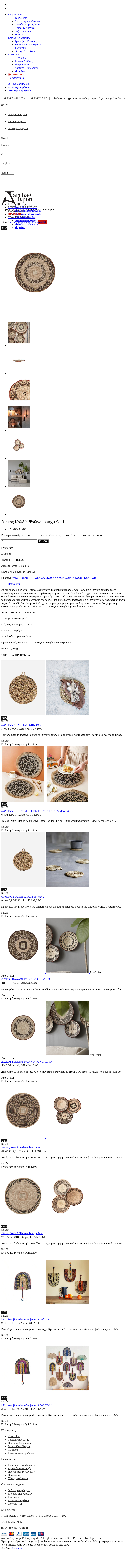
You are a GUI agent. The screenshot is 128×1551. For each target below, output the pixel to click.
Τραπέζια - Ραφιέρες (26, 41)
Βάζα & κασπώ (23, 31)
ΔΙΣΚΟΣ (47, 577)
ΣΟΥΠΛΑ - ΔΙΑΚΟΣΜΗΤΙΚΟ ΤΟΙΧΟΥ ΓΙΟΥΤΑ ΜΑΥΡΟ (35, 811)
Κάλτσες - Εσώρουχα (26, 67)
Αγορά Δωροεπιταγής (19, 1468)
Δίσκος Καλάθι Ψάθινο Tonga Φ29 (26, 222)
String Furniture (25, 51)
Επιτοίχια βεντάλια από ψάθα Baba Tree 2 (26, 1405)
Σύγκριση (6, 553)
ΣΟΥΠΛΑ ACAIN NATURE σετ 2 (21, 725)
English (5, 163)
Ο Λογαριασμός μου (19, 83)
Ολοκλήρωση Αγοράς (19, 90)
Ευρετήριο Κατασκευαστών (23, 1465)
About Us (14, 1436)
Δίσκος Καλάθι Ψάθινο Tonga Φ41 (21, 1147)
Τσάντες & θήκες (24, 61)
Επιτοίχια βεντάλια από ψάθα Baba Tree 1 (26, 1319)
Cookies (13, 1449)
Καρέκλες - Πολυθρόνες (28, 44)
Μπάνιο (19, 34)
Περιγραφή (14, 583)
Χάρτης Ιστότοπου (18, 1478)
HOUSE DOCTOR (85, 577)
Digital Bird (96, 1538)
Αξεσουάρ (20, 57)
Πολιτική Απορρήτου (19, 1443)
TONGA (38, 577)
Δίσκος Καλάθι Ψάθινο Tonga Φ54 (22, 1233)
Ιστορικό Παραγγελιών (20, 1493)
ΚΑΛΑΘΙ (57, 577)
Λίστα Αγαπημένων (18, 87)
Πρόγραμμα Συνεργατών (21, 1471)
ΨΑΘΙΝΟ (68, 577)
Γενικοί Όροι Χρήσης (19, 1446)
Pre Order (7, 975)
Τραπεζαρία (21, 17)
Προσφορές (14, 1475)
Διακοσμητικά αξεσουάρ (28, 21)
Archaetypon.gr (11, 1538)
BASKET (28, 577)
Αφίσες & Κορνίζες (25, 27)
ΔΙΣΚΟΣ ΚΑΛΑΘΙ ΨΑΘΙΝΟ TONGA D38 (26, 979)
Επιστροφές (14, 1497)
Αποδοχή (6, 1548)
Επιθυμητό (7, 547)
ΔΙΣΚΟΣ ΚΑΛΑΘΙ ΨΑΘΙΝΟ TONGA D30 (26, 1061)
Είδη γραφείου (22, 64)
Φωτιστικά (20, 47)
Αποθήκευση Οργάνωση (28, 24)
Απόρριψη (16, 1548)
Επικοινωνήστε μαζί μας (21, 1453)
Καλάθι (43, 541)
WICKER (17, 577)
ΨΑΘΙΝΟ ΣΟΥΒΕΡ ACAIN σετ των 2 (23, 896)
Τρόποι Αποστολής (18, 1439)
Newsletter (15, 1503)
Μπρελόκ (20, 71)
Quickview (31, 744)
